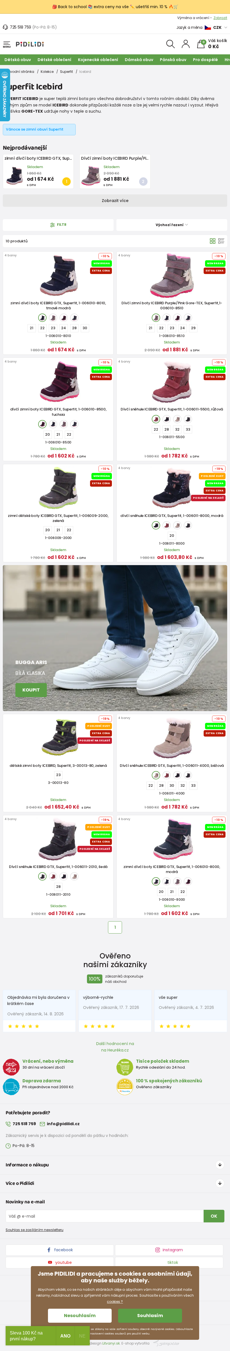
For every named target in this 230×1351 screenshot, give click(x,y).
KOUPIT (31, 690)
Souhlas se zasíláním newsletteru (34, 1229)
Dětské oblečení (54, 59)
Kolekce (47, 71)
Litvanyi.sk (111, 1343)
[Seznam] (221, 241)
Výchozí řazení (170, 224)
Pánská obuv (173, 59)
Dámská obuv (139, 59)
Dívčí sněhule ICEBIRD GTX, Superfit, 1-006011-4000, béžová (172, 765)
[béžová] (177, 419)
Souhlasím (150, 1315)
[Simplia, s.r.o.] (166, 1343)
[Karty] (213, 241)
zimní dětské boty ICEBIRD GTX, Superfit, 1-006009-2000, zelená (58, 518)
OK (214, 1216)
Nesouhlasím (80, 1315)
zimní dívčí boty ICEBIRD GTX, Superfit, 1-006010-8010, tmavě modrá (70, 158)
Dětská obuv (17, 59)
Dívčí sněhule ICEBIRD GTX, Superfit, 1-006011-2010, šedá (58, 866)
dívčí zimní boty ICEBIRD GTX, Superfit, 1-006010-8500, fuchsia (58, 412)
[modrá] (74, 318)
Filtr (61, 224)
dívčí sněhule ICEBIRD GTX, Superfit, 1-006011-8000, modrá (171, 515)
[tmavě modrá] (42, 318)
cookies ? (115, 1301)
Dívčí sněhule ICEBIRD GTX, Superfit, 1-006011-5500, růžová (172, 409)
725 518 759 (20, 27)
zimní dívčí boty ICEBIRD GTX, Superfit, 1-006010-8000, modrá (171, 869)
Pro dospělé (205, 59)
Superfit (66, 71)
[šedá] (188, 419)
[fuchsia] (63, 318)
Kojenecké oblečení (98, 59)
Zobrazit (220, 17)
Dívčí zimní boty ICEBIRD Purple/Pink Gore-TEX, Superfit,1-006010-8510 (148, 158)
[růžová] (53, 318)
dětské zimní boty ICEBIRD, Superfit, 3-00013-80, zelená (58, 765)
